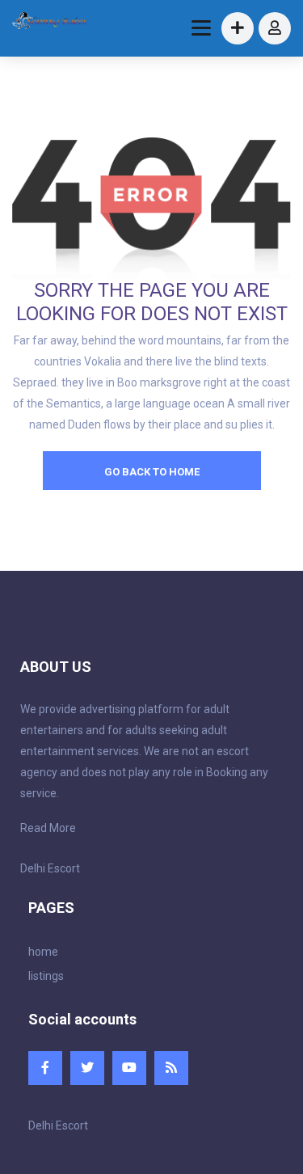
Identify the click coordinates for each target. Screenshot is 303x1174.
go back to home (152, 472)
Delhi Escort (50, 868)
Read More (48, 827)
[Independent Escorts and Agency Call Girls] (50, 22)
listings (46, 975)
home (43, 951)
